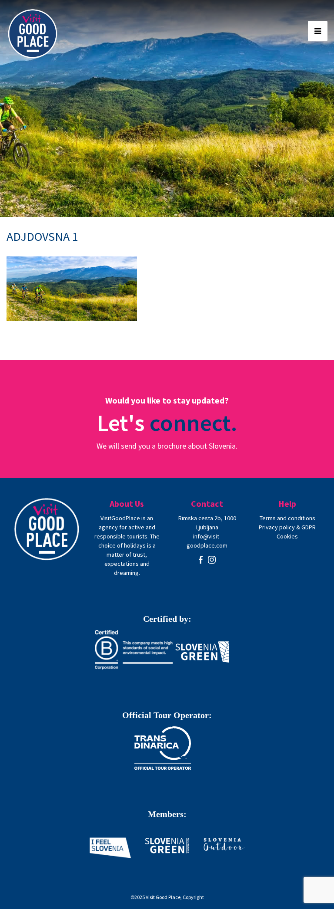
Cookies (287, 536)
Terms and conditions (287, 518)
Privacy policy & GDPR (287, 527)
